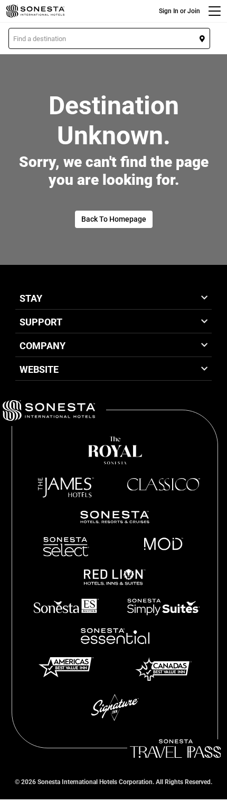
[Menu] (215, 11)
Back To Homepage (113, 219)
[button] (109, 38)
